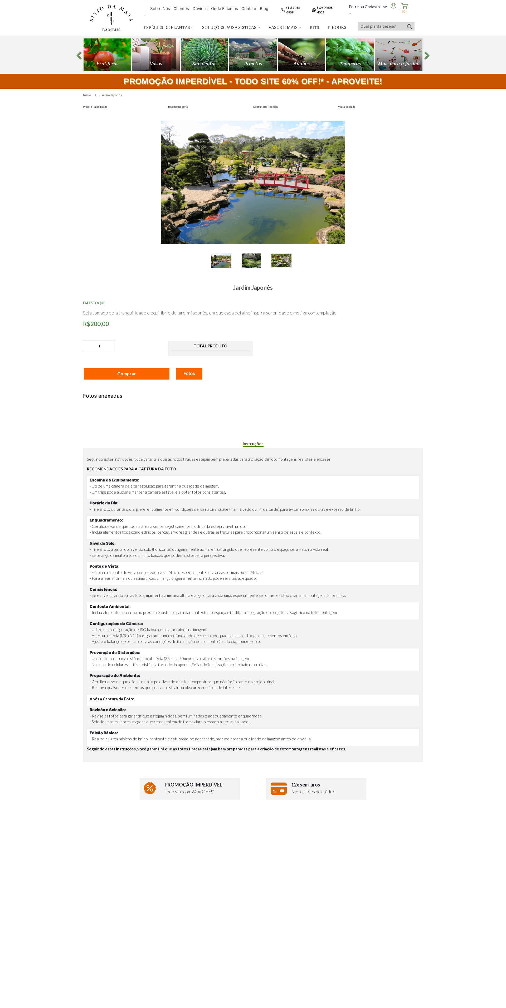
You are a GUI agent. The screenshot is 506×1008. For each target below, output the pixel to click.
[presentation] (79, 56)
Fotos (189, 373)
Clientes (181, 8)
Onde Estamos (224, 8)
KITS (314, 27)
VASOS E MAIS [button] (284, 27)
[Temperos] (350, 54)
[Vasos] (155, 54)
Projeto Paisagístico (95, 106)
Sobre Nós (160, 8)
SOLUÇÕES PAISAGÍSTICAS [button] (229, 27)
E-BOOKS (337, 27)
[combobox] (381, 26)
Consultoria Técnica (265, 106)
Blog (264, 8)
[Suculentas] (204, 54)
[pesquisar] (409, 26)
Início (87, 95)
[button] (226, 260)
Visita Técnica (347, 106)
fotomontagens (178, 106)
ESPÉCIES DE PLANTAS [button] (167, 27)
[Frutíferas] (107, 54)
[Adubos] (301, 54)
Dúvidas (200, 8)
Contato (248, 8)
